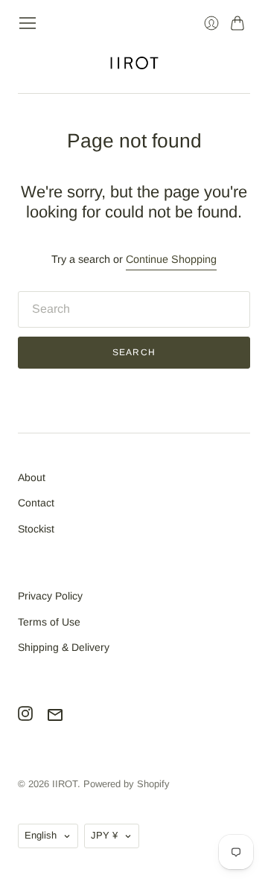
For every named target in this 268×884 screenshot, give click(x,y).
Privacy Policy (50, 596)
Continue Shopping (171, 259)
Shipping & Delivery (63, 647)
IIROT (64, 783)
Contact (36, 503)
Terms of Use (49, 622)
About (31, 477)
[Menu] (27, 23)
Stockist (36, 529)
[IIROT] (134, 63)
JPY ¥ (104, 835)
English (41, 835)
